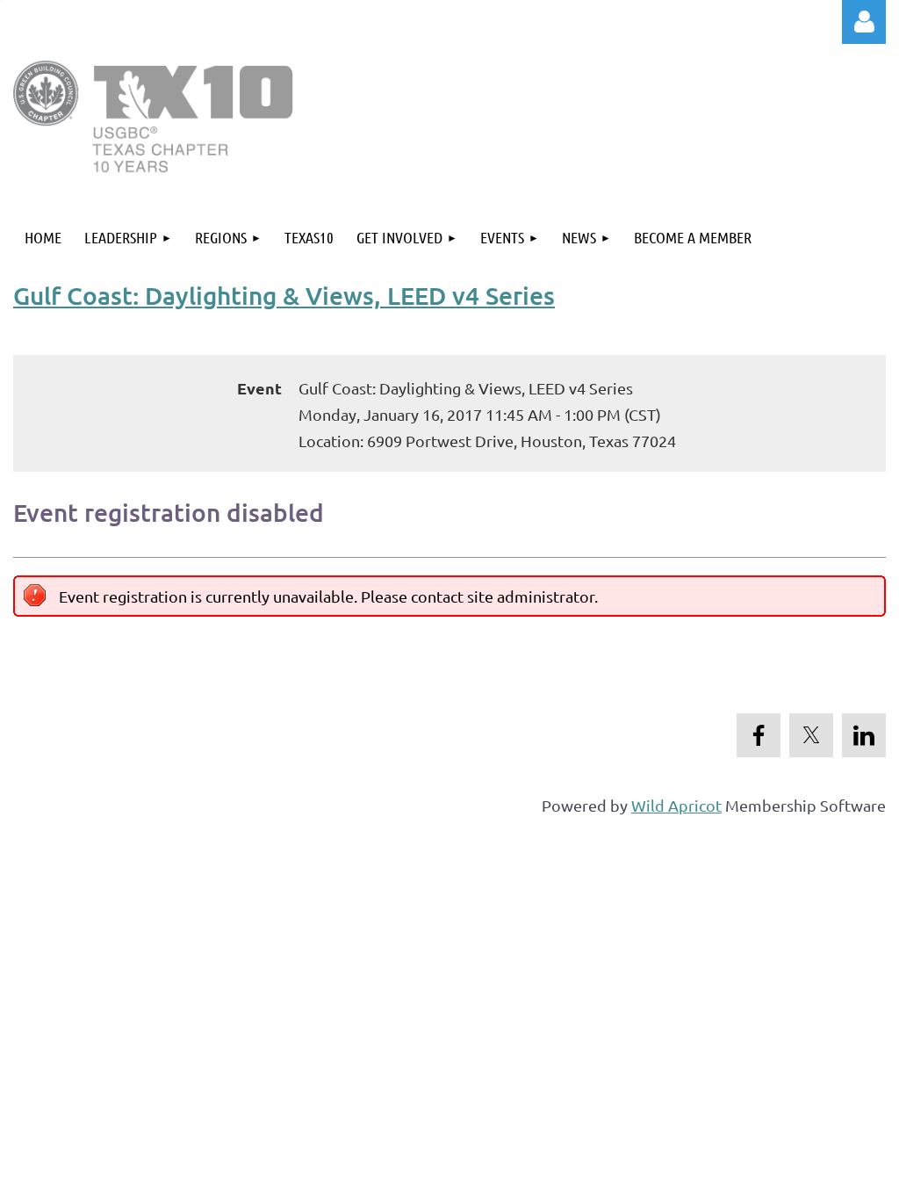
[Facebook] (758, 735)
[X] (811, 735)
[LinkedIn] (864, 735)
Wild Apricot (676, 805)
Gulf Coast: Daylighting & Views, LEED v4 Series (284, 295)
